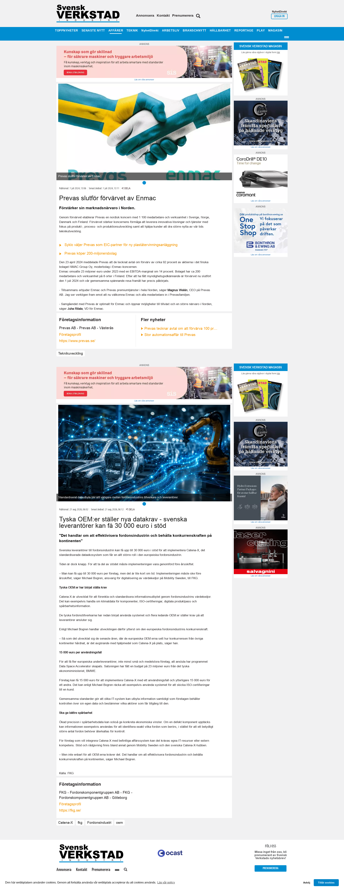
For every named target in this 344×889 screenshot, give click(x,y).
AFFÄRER (115, 30)
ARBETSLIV (171, 30)
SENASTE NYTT (93, 30)
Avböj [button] (306, 882)
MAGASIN (275, 30)
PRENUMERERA (270, 868)
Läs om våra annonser (144, 79)
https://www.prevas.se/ (77, 341)
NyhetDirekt (150, 30)
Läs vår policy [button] (166, 882)
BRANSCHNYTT (194, 30)
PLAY (261, 30)
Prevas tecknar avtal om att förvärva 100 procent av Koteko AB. (181, 328)
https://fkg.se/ (70, 810)
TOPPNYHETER (66, 30)
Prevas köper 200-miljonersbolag (90, 253)
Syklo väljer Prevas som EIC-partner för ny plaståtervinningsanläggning (121, 245)
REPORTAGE (244, 30)
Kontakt (163, 15)
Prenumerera (183, 15)
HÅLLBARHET (220, 30)
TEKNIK (132, 30)
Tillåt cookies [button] (326, 882)
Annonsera (145, 15)
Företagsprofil (70, 335)
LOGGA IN (279, 16)
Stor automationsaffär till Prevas (169, 335)
